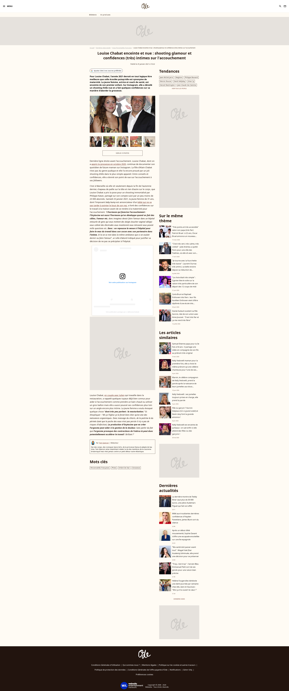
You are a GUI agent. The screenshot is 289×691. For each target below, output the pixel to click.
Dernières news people (103, 48)
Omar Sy (191, 81)
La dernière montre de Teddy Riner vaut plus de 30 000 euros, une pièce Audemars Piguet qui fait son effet (184, 501)
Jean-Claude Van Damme (186, 85)
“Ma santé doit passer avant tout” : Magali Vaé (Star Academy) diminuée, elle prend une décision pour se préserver (185, 552)
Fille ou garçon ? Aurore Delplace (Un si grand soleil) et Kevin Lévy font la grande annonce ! (185, 412)
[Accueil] (145, 6)
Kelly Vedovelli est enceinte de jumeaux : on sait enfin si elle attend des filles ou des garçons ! (185, 429)
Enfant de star (124, 468)
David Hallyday (179, 81)
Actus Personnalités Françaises (122, 48)
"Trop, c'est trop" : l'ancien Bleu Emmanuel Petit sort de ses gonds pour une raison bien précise (185, 568)
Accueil (92, 48)
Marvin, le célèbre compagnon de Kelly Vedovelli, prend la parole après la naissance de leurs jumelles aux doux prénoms (185, 383)
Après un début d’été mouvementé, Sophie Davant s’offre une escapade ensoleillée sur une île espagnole (185, 535)
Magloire (179, 77)
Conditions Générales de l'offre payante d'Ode (147, 670)
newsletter (285, 6)
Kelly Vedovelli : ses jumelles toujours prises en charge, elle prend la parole (185, 397)
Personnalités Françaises (100, 468)
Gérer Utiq (187, 670)
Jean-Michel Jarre (166, 77)
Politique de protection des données (110, 670)
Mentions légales (149, 665)
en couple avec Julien (114, 395)
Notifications (175, 670)
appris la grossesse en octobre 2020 (108, 164)
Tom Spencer (104, 443)
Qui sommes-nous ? (131, 665)
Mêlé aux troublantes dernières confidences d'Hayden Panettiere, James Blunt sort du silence (185, 518)
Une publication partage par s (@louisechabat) (122, 312)
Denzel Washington (167, 85)
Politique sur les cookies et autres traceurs (177, 665)
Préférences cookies (144, 674)
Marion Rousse (165, 81)
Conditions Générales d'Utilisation (105, 665)
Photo (114, 468)
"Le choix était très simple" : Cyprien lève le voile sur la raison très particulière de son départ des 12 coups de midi (185, 282)
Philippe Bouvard (191, 77)
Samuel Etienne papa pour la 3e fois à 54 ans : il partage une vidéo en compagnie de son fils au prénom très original (185, 348)
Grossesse (136, 468)
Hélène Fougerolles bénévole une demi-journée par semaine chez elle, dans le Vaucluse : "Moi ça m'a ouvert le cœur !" (185, 585)
